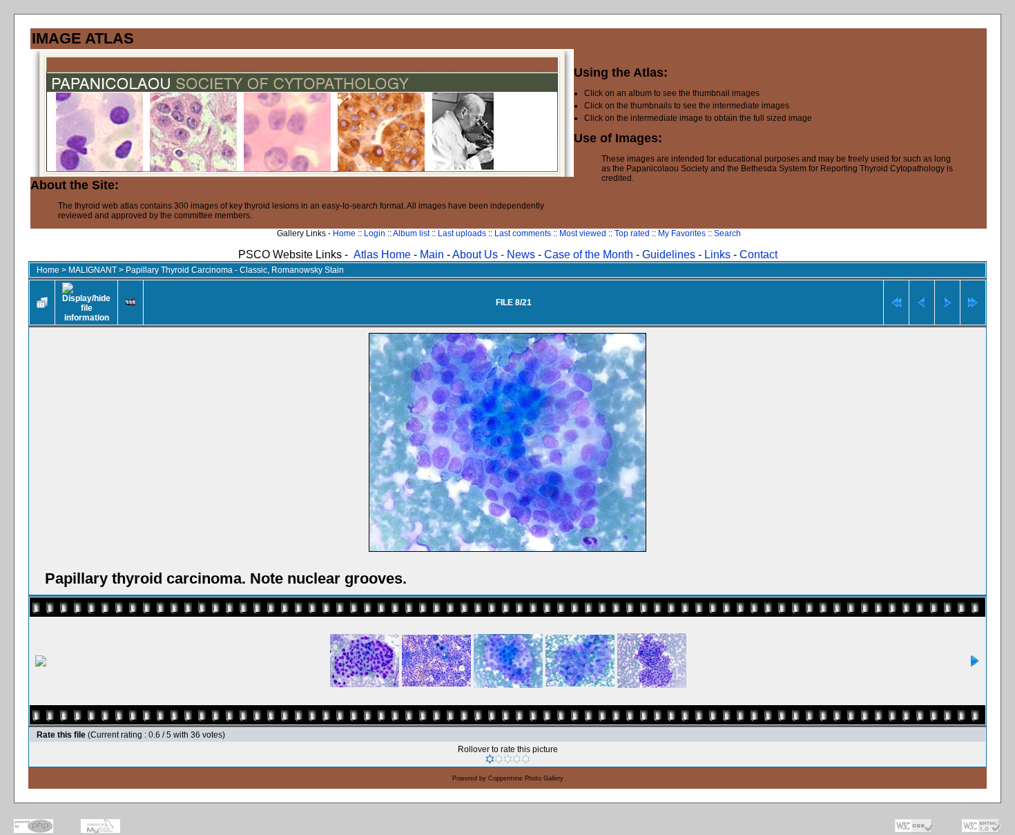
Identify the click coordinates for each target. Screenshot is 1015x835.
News (521, 254)
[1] (489, 759)
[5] (525, 759)
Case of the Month (590, 254)
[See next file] (947, 302)
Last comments (522, 233)
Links (717, 254)
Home (344, 233)
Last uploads (462, 233)
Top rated (632, 233)
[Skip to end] (972, 302)
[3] (507, 759)
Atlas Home (382, 254)
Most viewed (582, 233)
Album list (411, 233)
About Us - (479, 254)
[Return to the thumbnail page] (42, 302)
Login (374, 233)
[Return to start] (896, 302)
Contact (758, 254)
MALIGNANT (92, 270)
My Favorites (682, 233)
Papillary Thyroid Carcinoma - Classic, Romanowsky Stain (235, 270)
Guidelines (668, 254)
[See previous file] (921, 302)
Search (727, 233)
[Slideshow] (130, 302)
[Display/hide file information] (86, 302)
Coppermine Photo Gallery (525, 778)
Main (432, 254)
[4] (516, 759)
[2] (498, 759)
